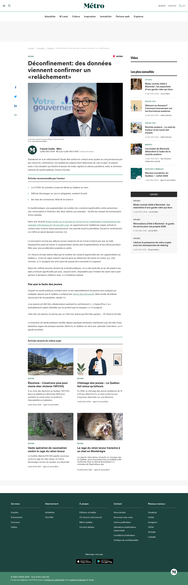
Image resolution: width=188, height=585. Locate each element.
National (50, 48)
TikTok (151, 527)
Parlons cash (123, 16)
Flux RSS (49, 517)
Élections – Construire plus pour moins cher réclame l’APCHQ (48, 384)
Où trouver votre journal (90, 517)
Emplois (14, 512)
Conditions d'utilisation (77, 580)
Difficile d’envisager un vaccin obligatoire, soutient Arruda (59, 193)
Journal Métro (165, 93)
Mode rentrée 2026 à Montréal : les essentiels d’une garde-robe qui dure (159, 86)
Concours (15, 522)
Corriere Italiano (86, 527)
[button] (3, 5)
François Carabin (47, 148)
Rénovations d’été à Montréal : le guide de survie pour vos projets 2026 (153, 225)
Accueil (31, 48)
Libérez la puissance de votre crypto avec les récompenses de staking (152, 244)
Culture (76, 16)
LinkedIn (152, 536)
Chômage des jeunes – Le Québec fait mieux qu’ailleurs (98, 384)
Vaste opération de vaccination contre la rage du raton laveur (47, 449)
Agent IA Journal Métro (51, 404)
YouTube (152, 531)
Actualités (50, 16)
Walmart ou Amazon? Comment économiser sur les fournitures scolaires (158, 108)
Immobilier (106, 16)
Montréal (148, 144)
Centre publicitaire (122, 522)
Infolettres (49, 512)
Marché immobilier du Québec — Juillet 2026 (156, 174)
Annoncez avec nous (123, 517)
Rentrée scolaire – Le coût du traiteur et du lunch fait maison (160, 129)
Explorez (138, 16)
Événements (16, 517)
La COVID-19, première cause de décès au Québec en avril (59, 187)
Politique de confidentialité (126, 540)
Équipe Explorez (153, 249)
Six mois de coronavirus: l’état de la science (52, 199)
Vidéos (14, 527)
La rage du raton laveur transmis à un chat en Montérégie (98, 449)
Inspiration (90, 16)
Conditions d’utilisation (124, 535)
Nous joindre (120, 512)
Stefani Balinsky (166, 115)
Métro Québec (85, 522)
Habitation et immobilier (154, 169)
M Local (63, 16)
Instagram (152, 522)
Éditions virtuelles (87, 512)
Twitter (151, 517)
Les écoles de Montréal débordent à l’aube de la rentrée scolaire (157, 151)
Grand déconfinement (83, 294)
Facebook (152, 512)
